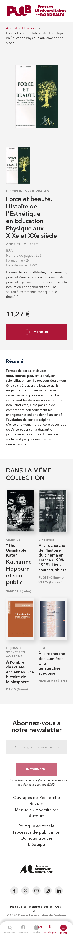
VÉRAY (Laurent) (51, 582)
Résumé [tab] (14, 361)
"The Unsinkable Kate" (16, 551)
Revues (37, 804)
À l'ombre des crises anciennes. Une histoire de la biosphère (20, 672)
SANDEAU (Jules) (18, 591)
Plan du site (18, 906)
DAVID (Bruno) (17, 689)
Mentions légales (41, 906)
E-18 (42, 648)
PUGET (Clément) (51, 577)
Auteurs (36, 816)
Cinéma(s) (13, 539)
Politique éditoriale (36, 826)
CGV (58, 906)
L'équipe (36, 845)
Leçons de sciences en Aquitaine (15, 652)
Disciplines (16, 191)
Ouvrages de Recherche (36, 798)
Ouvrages (39, 191)
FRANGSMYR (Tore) (53, 681)
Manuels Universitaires (36, 810)
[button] (63, 928)
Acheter (41, 332)
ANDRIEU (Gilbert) (23, 244)
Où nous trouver (36, 839)
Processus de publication (36, 833)
